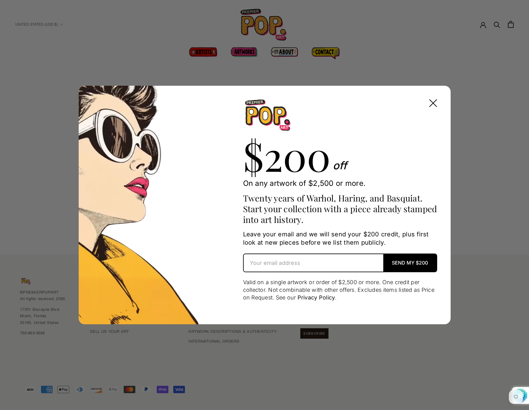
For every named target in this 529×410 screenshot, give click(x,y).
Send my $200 (410, 263)
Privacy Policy (316, 297)
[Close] (433, 103)
